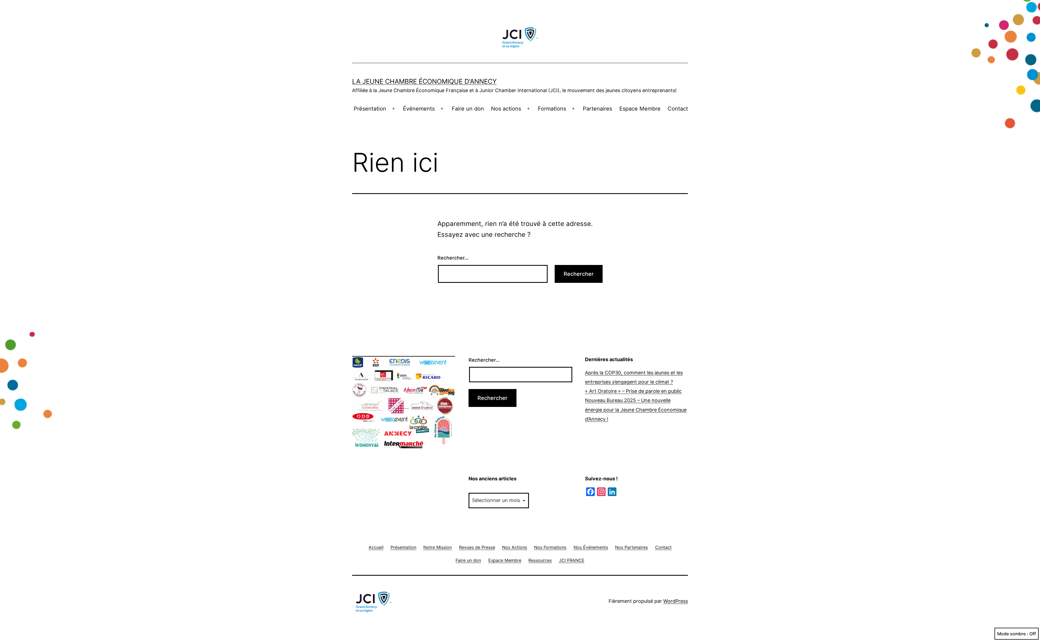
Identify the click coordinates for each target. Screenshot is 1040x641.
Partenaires (597, 108)
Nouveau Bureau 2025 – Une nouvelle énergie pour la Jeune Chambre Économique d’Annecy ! (636, 409)
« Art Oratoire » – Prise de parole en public (633, 391)
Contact (678, 108)
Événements (419, 108)
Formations (552, 108)
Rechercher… (453, 258)
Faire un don (468, 108)
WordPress (675, 601)
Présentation (370, 108)
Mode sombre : (1012, 633)
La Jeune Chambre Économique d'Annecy (424, 81)
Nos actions (506, 108)
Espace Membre (640, 108)
